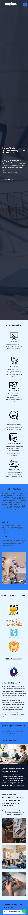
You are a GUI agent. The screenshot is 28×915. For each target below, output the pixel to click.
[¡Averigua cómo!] (7, 179)
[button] (24, 911)
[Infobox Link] (14, 468)
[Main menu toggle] (25, 4)
